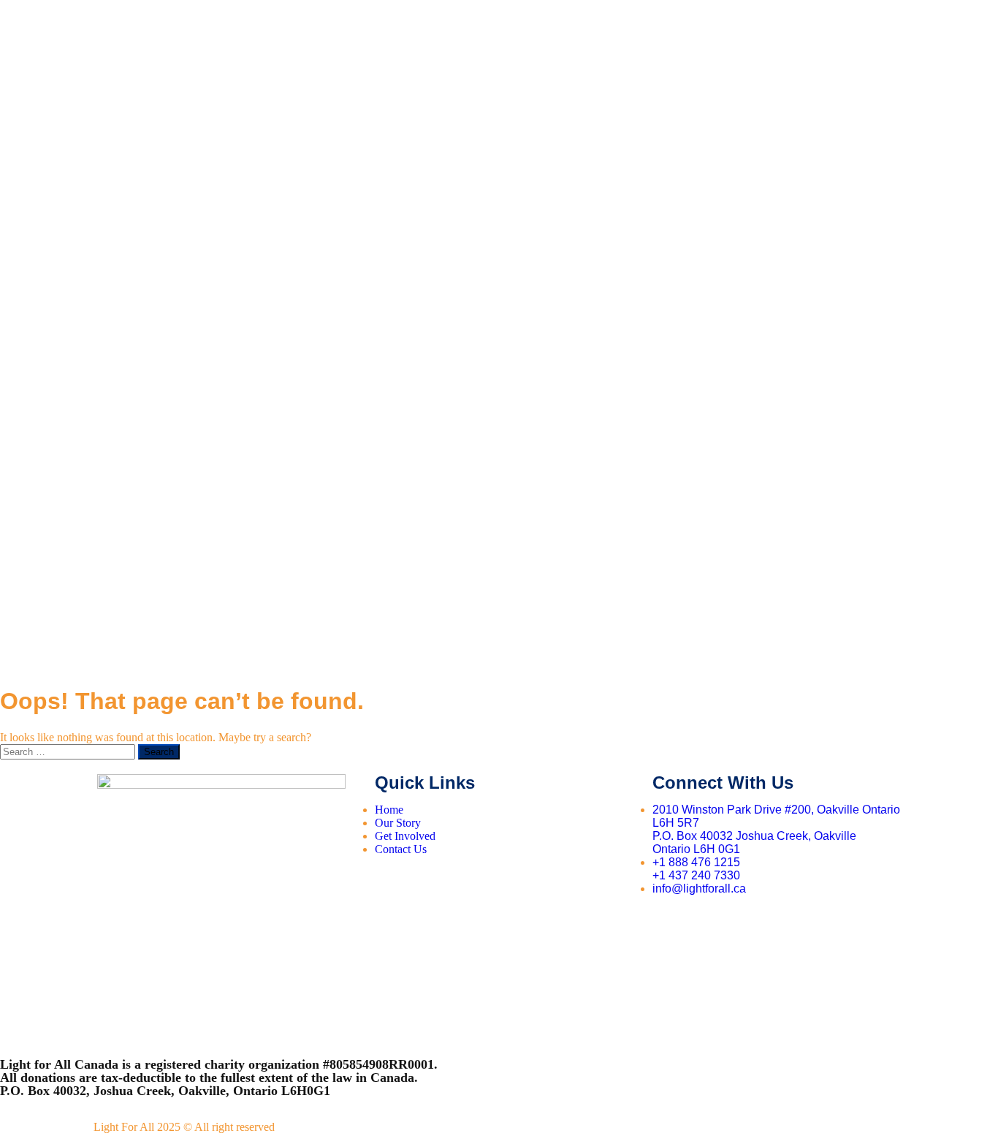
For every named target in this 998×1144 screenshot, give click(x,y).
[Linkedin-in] (795, 925)
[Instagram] (753, 925)
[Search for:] (69, 751)
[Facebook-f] (670, 925)
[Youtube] (712, 925)
